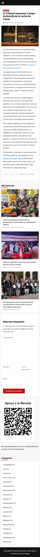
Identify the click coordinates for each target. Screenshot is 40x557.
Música (5, 516)
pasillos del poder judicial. (13, 158)
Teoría (5, 529)
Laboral (6, 507)
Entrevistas (7, 490)
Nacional (6, 10)
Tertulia (6, 533)
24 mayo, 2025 (15, 309)
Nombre (7, 367)
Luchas (5, 512)
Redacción (8, 23)
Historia (6, 495)
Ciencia (6, 473)
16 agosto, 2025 (15, 267)
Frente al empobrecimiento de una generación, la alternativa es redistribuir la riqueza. (19, 222)
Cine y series (7, 477)
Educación (7, 486)
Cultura (6, 482)
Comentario (8, 337)
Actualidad (7, 214)
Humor (5, 499)
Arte (5, 469)
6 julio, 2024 (16, 23)
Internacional (8, 503)
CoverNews (14, 554)
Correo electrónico (26, 368)
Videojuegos (7, 537)
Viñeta (5, 542)
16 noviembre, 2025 (16, 227)
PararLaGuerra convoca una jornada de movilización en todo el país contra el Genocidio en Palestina (18, 304)
